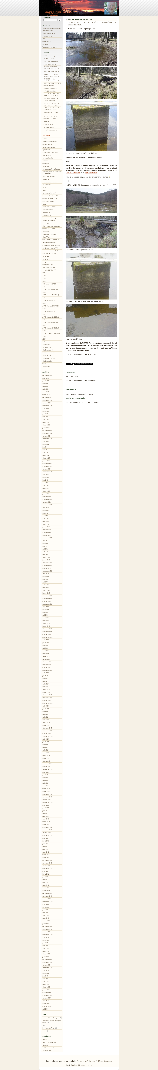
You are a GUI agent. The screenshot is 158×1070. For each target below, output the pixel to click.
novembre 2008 (47, 962)
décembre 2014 (47, 761)
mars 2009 (45, 951)
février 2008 (46, 987)
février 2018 (46, 656)
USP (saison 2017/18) (49, 284)
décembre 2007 (47, 992)
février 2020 (46, 590)
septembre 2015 (47, 736)
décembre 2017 (47, 662)
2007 (43, 339)
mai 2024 (45, 450)
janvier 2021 (46, 560)
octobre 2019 (46, 601)
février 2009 (46, 954)
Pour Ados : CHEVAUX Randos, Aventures (51, 99)
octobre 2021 (46, 535)
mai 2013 (45, 813)
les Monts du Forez (48, 1028)
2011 (43, 320)
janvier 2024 (46, 461)
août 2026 (45, 378)
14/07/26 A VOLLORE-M (51, 71)
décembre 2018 (47, 629)
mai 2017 (45, 681)
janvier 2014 (46, 791)
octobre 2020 (46, 568)
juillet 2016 (45, 709)
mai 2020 (45, 582)
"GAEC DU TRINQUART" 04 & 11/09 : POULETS (51, 104)
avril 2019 (45, 618)
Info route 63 (47, 122)
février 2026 (46, 395)
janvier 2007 (46, 1003)
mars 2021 (45, 554)
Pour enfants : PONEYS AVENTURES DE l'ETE (51, 95)
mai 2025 (45, 417)
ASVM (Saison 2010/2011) (50, 322)
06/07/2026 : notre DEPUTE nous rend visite (52, 80)
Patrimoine (45, 166)
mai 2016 (45, 714)
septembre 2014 (47, 769)
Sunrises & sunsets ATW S (50, 251)
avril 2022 (45, 518)
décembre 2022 (47, 496)
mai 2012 (45, 846)
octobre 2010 (46, 899)
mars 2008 (45, 984)
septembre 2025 (47, 405)
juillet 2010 (45, 907)
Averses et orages (48, 201)
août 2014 (45, 772)
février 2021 (46, 557)
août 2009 (45, 937)
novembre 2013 (47, 797)
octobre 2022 (46, 502)
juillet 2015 (45, 742)
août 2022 (45, 507)
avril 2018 (45, 651)
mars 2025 (45, 422)
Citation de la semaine (49, 353)
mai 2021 (45, 549)
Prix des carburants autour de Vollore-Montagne (51, 29)
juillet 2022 (45, 510)
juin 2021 (45, 546)
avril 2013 (45, 816)
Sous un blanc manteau (49, 182)
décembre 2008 (47, 959)
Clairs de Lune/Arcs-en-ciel (50, 198)
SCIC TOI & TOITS (50, 64)
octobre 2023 (46, 469)
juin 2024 (45, 447)
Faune (44, 187)
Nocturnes (45, 256)
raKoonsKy (81, 1061)
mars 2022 (45, 521)
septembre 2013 (47, 802)
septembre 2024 (47, 439)
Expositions (46, 344)
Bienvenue (45, 231)
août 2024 (45, 441)
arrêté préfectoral (73, 173)
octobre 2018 (46, 634)
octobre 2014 (46, 766)
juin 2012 (45, 844)
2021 (43, 273)
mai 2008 (45, 979)
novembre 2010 (47, 896)
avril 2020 (45, 585)
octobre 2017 (46, 667)
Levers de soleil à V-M (49, 193)
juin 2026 (45, 383)
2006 (43, 342)
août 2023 (45, 474)
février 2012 (46, 855)
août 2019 (45, 607)
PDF (80, 25)
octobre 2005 (46, 1006)
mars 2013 (45, 819)
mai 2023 (45, 483)
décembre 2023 (47, 463)
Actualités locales (109, 22)
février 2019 (46, 623)
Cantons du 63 (48, 124)
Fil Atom (45, 1045)
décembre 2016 (47, 695)
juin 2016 (45, 711)
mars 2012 (45, 852)
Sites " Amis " (46, 237)
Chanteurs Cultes (47, 264)
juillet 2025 (45, 411)
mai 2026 (45, 386)
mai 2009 (45, 946)
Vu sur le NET (46, 259)
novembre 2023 (47, 466)
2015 (43, 298)
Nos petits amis (47, 262)
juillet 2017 (45, 676)
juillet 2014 (45, 775)
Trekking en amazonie (49, 242)
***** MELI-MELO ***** (49, 253)
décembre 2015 (47, 728)
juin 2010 (45, 910)
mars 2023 (45, 488)
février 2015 (46, 755)
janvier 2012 (46, 857)
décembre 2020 (47, 563)
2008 (43, 336)
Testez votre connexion (49, 47)
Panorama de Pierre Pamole (51, 169)
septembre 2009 (47, 934)
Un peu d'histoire (47, 158)
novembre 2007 (47, 995)
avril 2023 (45, 485)
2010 (43, 325)
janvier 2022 (46, 527)
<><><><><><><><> (50, 88)
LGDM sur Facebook (48, 33)
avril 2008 (45, 981)
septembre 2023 (47, 472)
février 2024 (46, 458)
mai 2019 (45, 615)
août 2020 (45, 574)
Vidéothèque (46, 366)
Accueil (44, 139)
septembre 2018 (47, 637)
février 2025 (46, 425)
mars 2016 (45, 720)
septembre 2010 (47, 901)
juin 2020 (45, 579)
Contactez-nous (47, 50)
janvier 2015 (46, 758)
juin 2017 (45, 678)
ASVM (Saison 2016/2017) (50, 289)
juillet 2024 (45, 444)
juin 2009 (45, 943)
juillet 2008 (45, 973)
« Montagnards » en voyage (51, 245)
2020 (43, 276)
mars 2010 (45, 918)
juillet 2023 (45, 477)
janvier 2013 (46, 824)
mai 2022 (45, 516)
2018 (43, 281)
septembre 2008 (47, 968)
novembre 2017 (47, 664)
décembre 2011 (47, 860)
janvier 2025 (46, 428)
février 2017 (46, 689)
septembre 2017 (47, 670)
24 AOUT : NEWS (49, 58)
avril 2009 (45, 948)
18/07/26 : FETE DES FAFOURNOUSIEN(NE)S (51, 68)
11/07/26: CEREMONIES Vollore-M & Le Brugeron (51, 75)
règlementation (91, 173)
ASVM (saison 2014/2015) (50, 300)
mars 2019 (45, 620)
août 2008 (45, 970)
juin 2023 (45, 480)
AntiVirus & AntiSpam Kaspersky (99, 1061)
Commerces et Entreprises (50, 218)
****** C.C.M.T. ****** (48, 229)
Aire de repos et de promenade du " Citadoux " (52, 173)
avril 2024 (45, 452)
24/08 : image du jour (50, 56)
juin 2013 (45, 811)
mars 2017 (45, 686)
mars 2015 (45, 753)
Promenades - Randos (49, 207)
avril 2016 (45, 717)
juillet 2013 (45, 808)
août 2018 (45, 640)
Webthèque (45, 364)
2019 (43, 278)
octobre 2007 (46, 998)
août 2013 (45, 805)
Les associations (47, 209)
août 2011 (45, 871)
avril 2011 (45, 882)
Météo (44, 39)
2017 (43, 286)
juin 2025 (45, 414)
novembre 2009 (47, 929)
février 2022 (46, 524)
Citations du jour (47, 361)
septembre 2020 (47, 571)
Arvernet (45, 44)
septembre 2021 (47, 538)
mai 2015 (45, 747)
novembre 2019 (47, 598)
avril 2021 (45, 552)
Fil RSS (44, 1039)
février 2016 (46, 722)
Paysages (45, 179)
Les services (46, 212)
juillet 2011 (45, 874)
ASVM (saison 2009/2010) (50, 328)
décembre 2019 (47, 596)
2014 (43, 303)
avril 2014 (45, 783)
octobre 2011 (46, 866)
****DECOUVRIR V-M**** (50, 152)
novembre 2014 (47, 764)
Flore (44, 190)
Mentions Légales (85, 1065)
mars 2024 (45, 455)
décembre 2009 (47, 926)
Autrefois (45, 161)
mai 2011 (45, 879)
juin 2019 (45, 612)
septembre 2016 (47, 703)
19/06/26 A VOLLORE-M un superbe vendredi (52, 84)
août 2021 (45, 541)
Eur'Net (44, 1031)
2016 (43, 292)
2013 (43, 309)
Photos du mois (47, 347)
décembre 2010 (47, 893)
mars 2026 (45, 392)
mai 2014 (45, 780)
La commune (46, 155)
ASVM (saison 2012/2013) (50, 311)
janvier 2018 (46, 659)
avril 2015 (45, 750)
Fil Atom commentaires (49, 1048)
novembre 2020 (47, 565)
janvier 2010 (46, 923)
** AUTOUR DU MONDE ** (50, 240)
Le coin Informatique (48, 267)
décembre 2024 (47, 430)
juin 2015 (45, 744)
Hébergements (46, 215)
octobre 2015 (46, 733)
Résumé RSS (46, 1050)
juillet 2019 (45, 609)
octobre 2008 (46, 965)
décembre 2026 (47, 375)
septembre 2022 (47, 505)
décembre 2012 (47, 827)
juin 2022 (45, 513)
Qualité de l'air (46, 41)
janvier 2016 (46, 725)
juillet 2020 (45, 576)
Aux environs (46, 185)
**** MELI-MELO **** (50, 119)
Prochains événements (49, 141)
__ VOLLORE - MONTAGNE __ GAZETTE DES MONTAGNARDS (52, 13)
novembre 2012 (47, 830)
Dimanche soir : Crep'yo (51, 112)
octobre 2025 (46, 403)
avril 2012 (45, 849)
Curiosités (45, 163)
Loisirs (44, 204)
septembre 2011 (47, 868)
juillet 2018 (45, 642)
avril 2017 (45, 684)
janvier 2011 (46, 890)
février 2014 (46, 789)
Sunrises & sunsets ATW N (50, 248)
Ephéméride (46, 150)
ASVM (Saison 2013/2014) (50, 306)
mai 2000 (45, 1009)
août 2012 (45, 838)
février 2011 (46, 888)
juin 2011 (45, 877)
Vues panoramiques (48, 176)
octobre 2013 (46, 799)
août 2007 (45, 1001)
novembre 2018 (47, 631)
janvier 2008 (46, 990)
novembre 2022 (47, 499)
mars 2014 (45, 786)
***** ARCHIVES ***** (49, 270)
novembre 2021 (47, 532)
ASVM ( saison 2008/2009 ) (51, 333)
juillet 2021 (45, 543)
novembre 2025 (47, 400)
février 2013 (46, 821)
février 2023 (46, 491)
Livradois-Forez (47, 36)
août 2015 (45, 739)
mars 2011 (45, 885)
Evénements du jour (48, 358)
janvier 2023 (46, 494)
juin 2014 (45, 777)
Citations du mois (47, 350)
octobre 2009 (46, 932)
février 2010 (46, 921)
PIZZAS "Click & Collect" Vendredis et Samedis (51, 109)
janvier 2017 (46, 692)
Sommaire (46, 135)
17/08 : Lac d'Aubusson (51, 61)
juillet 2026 (45, 381)
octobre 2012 (46, 833)
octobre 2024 (46, 436)
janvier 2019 (46, 626)
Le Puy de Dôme (49, 127)
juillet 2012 (45, 841)
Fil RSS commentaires (49, 1042)
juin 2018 (45, 645)
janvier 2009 (46, 957)
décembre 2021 (47, 529)
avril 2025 (45, 419)
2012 (43, 314)
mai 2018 (45, 648)
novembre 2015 (47, 731)
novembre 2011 (47, 863)
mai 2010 (45, 912)
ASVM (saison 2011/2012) (50, 317)
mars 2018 (45, 653)
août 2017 (45, 673)
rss (75, 25)
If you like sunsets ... (50, 130)
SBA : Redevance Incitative (51, 226)
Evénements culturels (49, 234)
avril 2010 (45, 915)
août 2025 (45, 408)
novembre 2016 (47, 698)
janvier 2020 (46, 593)
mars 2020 (45, 587)
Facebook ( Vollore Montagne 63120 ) (51, 1021)
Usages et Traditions (48, 220)
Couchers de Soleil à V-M (50, 196)
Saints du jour (46, 355)
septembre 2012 (47, 835)
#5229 (70, 25)
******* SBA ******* (48, 223)
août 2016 (45, 706)
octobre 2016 (46, 700)
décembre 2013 (47, 794)
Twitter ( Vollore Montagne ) (50, 1018)
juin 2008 (45, 976)
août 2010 (45, 904)
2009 (43, 331)
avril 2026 (45, 389)
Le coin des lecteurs (48, 147)
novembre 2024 (47, 433)
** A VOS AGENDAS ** (51, 91)
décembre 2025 (47, 397)
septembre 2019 (47, 604)
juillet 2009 (45, 940)
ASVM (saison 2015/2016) (50, 295)
